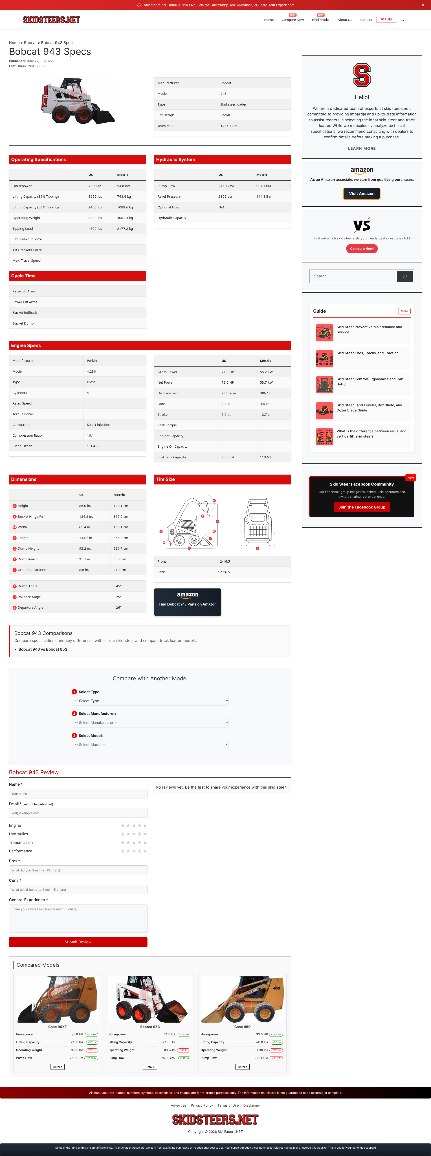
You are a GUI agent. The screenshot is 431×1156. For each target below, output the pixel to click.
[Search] (405, 276)
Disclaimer (251, 1105)
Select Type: (87, 692)
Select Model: (88, 735)
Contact (366, 19)
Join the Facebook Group (362, 507)
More (404, 311)
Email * (31, 804)
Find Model (321, 19)
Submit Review (78, 942)
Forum (386, 19)
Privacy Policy (202, 1105)
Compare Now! (362, 248)
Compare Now (293, 19)
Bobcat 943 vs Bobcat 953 (43, 649)
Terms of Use (228, 1105)
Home (269, 19)
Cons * (15, 880)
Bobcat (30, 42)
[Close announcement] (423, 5)
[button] (402, 19)
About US (345, 19)
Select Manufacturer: (94, 713)
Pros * (14, 861)
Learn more (362, 148)
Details (57, 1067)
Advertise (178, 1105)
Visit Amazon (362, 193)
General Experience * (28, 899)
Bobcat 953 (150, 1027)
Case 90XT (57, 1027)
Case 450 (242, 1027)
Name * (16, 784)
